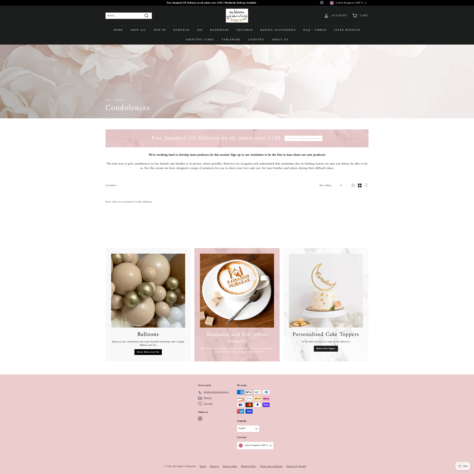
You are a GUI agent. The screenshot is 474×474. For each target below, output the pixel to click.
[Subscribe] (224, 244)
